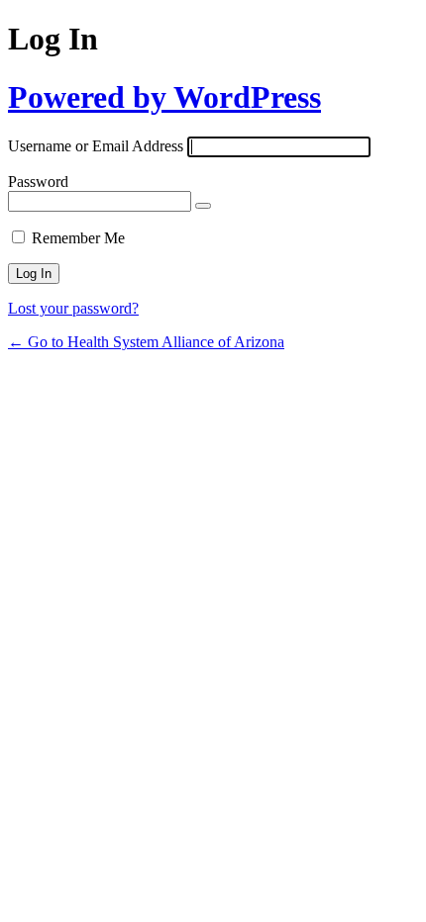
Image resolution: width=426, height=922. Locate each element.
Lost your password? (73, 308)
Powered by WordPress (164, 97)
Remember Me (78, 238)
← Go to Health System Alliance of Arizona (146, 341)
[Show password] (203, 206)
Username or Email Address (95, 146)
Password (38, 181)
